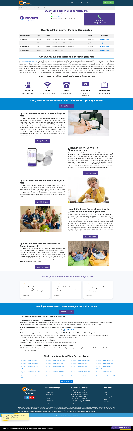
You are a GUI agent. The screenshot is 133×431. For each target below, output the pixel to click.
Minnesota (40, 7)
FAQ (105, 408)
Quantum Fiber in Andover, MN (105, 369)
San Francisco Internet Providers (81, 412)
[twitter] (27, 406)
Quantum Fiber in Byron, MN (104, 379)
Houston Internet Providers (79, 403)
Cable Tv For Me (24, 7)
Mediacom (49, 410)
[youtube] (33, 406)
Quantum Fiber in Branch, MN (79, 375)
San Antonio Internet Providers (80, 408)
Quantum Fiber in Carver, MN (54, 384)
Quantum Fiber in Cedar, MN (79, 384)
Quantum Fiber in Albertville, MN (55, 369)
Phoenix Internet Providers (79, 407)
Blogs (105, 403)
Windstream (49, 403)
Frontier (48, 407)
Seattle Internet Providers (79, 410)
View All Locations (66, 389)
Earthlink (48, 412)
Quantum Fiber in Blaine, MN (104, 372)
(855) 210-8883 (108, 3)
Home (68, 3)
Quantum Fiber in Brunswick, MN (55, 379)
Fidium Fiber (50, 408)
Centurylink (49, 401)
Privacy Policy (108, 404)
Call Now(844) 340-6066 (100, 22)
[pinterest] (30, 406)
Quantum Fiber (33, 7)
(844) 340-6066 (56, 16)
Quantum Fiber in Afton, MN (29, 369)
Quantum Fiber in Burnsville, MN (80, 379)
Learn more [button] (49, 428)
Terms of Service (108, 406)
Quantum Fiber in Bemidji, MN (79, 372)
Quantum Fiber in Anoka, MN (54, 372)
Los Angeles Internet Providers (80, 399)
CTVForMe (66, 423)
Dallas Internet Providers (78, 405)
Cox (47, 405)
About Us (106, 401)
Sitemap (106, 410)
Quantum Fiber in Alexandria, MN (80, 369)
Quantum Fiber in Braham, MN (55, 375)
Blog (97, 3)
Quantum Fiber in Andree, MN (29, 372)
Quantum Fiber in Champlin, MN (105, 384)
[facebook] (25, 406)
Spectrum (49, 399)
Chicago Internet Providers (79, 401)
